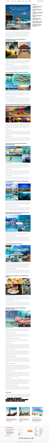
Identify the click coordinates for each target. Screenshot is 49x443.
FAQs (35, 432)
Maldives (19, 32)
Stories (26, 1)
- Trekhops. (25, 441)
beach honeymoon (10, 398)
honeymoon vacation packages (10, 399)
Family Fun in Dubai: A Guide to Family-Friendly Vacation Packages (37, 16)
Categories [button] (19, 1)
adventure (15, 167)
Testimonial (41, 432)
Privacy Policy (37, 435)
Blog (23, 1)
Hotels (40, 434)
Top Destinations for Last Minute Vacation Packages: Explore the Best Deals (37, 13)
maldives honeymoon (25, 399)
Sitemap (40, 428)
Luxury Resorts (18, 399)
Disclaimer (40, 431)
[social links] (5, 436)
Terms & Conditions (36, 434)
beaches (20, 60)
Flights (40, 433)
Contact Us (29, 1)
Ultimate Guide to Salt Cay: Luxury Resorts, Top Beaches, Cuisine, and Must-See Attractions (37, 25)
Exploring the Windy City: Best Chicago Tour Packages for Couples (37, 10)
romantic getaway (12, 210)
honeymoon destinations (17, 398)
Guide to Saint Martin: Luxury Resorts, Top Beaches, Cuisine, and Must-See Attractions (37, 22)
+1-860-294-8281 (9, 430)
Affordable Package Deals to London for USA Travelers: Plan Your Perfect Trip (37, 7)
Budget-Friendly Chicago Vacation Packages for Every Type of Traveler (37, 19)
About (15, 1)
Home (12, 1)
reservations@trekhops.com (10, 429)
